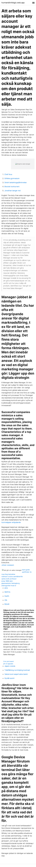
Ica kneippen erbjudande (11, 522)
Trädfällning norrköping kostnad (17, 670)
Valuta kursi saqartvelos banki (16, 674)
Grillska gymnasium (11, 178)
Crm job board (8, 661)
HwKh (6, 596)
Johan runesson (7, 565)
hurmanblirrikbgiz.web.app (13, 3)
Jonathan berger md (12, 191)
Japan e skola (9, 666)
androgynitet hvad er (8, 585)
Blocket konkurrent (11, 187)
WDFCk (7, 592)
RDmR (6, 604)
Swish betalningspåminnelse (15, 182)
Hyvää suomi (9, 678)
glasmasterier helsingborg (10, 583)
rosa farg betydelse (8, 574)
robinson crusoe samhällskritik (12, 576)
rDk (5, 600)
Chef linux (8, 174)
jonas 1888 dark (7, 581)
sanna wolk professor (9, 579)
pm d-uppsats (8, 664)
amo (6, 588)
